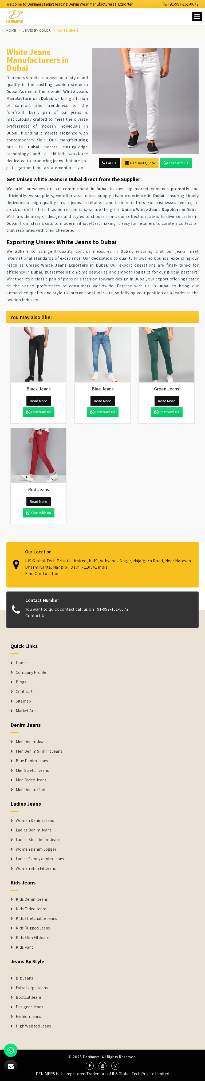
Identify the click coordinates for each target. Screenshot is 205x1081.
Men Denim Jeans (32, 742)
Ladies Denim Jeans (34, 830)
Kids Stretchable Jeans (36, 918)
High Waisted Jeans (33, 1026)
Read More (38, 400)
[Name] (197, 16)
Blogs (21, 682)
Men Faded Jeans (31, 780)
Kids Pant (24, 947)
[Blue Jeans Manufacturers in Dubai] (102, 355)
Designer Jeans (29, 1007)
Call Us (110, 163)
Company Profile (31, 672)
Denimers (91, 1056)
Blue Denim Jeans (32, 761)
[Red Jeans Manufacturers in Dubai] (38, 455)
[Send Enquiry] (145, 101)
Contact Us (35, 615)
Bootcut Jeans (29, 997)
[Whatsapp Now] (10, 1050)
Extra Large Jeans (32, 988)
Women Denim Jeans (35, 820)
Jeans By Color (37, 30)
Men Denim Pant (31, 790)
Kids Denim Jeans (32, 899)
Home (11, 30)
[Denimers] (17, 15)
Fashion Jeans (28, 1016)
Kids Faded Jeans (31, 909)
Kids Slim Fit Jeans (33, 938)
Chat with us (178, 163)
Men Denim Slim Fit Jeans (39, 751)
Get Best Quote (142, 163)
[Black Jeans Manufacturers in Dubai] (38, 355)
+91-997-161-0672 (183, 4)
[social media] (90, 1066)
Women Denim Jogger (36, 849)
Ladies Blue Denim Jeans (38, 840)
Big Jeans (24, 978)
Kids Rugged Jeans (33, 928)
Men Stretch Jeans (32, 770)
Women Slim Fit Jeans (36, 868)
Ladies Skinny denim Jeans (40, 859)
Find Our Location (42, 573)
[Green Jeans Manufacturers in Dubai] (166, 355)
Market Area (27, 711)
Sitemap (23, 701)
